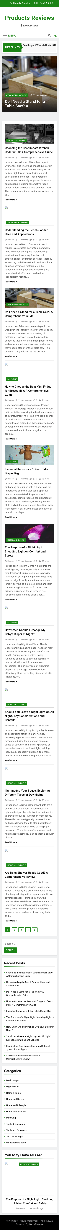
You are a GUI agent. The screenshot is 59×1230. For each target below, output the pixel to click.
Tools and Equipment (17, 222)
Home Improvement (16, 783)
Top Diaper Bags (14, 1136)
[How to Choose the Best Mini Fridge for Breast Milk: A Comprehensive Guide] (29, 84)
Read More (10, 199)
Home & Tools (13, 1093)
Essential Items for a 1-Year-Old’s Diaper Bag (28, 1011)
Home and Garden (16, 540)
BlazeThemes (36, 1224)
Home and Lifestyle (16, 704)
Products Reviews (29, 17)
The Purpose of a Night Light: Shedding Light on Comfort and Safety (25, 551)
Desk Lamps (12, 1080)
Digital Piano (12, 1086)
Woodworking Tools (17, 304)
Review (10, 157)
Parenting (11, 95)
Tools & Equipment (16, 140)
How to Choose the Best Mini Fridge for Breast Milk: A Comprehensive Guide (27, 3)
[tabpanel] (29, 1186)
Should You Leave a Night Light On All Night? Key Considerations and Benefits (29, 716)
